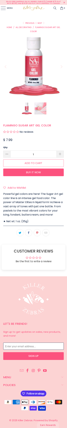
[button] (11, 132)
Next (40, 23)
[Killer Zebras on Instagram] (33, 371)
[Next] (61, 67)
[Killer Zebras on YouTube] (45, 371)
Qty (5, 147)
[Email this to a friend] (45, 232)
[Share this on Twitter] (20, 232)
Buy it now (33, 172)
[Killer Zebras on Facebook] (27, 371)
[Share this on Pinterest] (37, 232)
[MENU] (1, 8)
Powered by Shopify (46, 420)
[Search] (55, 8)
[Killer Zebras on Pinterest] (39, 371)
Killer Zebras (25, 420)
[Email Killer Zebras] (21, 371)
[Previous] (5, 67)
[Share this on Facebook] (28, 232)
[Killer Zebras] (33, 8)
